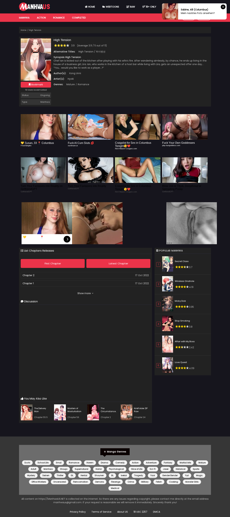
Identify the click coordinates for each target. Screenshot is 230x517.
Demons (99, 481)
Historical (180, 469)
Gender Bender (170, 475)
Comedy (120, 462)
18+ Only (150, 6)
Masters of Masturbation (74, 410)
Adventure (151, 462)
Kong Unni (75, 73)
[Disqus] (85, 351)
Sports (196, 469)
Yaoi (152, 475)
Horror (99, 469)
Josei (165, 469)
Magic (199, 475)
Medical (115, 488)
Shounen (99, 475)
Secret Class (182, 261)
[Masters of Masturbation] (61, 412)
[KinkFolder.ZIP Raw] (127, 412)
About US (122, 511)
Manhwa (24, 17)
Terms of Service (101, 511)
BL (112, 475)
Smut (58, 462)
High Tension (35, 30)
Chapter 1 (28, 283)
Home (91, 6)
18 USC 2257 (140, 511)
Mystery (31, 475)
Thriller (60, 475)
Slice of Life (136, 469)
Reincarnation (80, 481)
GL (72, 475)
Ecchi (27, 462)
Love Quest (181, 362)
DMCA (156, 511)
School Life (43, 462)
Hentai (84, 475)
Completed (79, 17)
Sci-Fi (153, 469)
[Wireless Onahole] (168, 284)
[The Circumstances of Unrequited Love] (94, 412)
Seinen (45, 475)
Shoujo (63, 469)
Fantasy (168, 462)
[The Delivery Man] (27, 412)
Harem (90, 462)
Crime (131, 481)
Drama (104, 462)
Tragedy (138, 475)
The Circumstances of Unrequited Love (109, 413)
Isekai (124, 475)
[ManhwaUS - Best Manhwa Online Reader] (34, 10)
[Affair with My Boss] (168, 345)
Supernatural (81, 469)
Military (145, 481)
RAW (132, 6)
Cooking (173, 481)
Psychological (116, 469)
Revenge (115, 481)
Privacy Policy (78, 511)
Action (41, 17)
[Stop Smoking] (168, 324)
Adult (33, 469)
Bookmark (37, 84)
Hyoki (71, 79)
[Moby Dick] (168, 304)
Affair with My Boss (185, 341)
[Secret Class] (168, 264)
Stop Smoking (182, 320)
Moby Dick (180, 301)
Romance (59, 17)
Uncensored (59, 481)
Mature (70, 84)
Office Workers (38, 481)
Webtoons (112, 6)
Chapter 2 (28, 275)
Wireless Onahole (184, 281)
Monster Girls (192, 481)
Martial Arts (185, 462)
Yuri (187, 475)
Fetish (159, 481)
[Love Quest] (168, 365)
